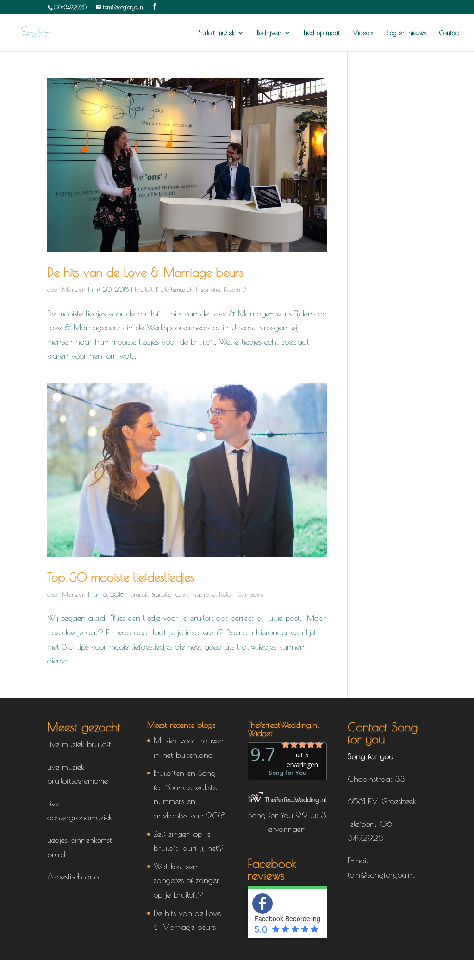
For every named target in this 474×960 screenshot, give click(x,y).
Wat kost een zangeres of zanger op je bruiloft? (186, 880)
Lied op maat (322, 33)
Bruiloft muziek (216, 33)
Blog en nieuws (406, 33)
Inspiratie (208, 289)
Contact (449, 33)
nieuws (254, 594)
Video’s (363, 33)
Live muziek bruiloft (79, 744)
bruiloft (144, 289)
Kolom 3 (235, 289)
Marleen (74, 289)
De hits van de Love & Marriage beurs (145, 272)
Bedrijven (269, 33)
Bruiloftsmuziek (174, 289)
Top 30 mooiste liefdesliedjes (120, 577)
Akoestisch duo (73, 876)
